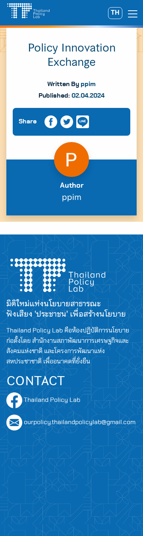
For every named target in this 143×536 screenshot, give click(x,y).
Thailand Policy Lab (51, 400)
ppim (88, 84)
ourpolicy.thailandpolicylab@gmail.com (79, 422)
